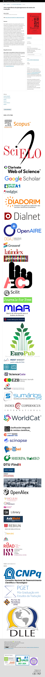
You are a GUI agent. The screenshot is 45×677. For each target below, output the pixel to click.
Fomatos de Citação (31, 54)
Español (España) (7, 96)
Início (4, 4)
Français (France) (7, 102)
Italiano (5, 104)
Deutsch (5, 101)
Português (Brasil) (7, 97)
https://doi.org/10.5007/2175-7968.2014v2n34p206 (15, 17)
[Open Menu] (4, 1)
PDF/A (30, 37)
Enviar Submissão (7, 109)
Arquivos (8, 4)
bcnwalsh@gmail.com (10, 66)
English (5, 99)
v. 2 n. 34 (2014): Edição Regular (16, 4)
